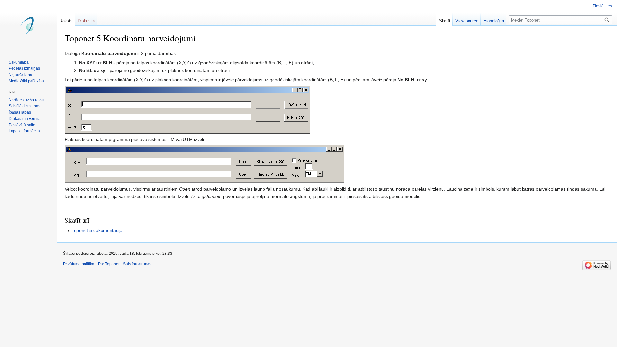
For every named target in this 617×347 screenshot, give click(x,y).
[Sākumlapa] (28, 25)
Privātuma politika (78, 264)
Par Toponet (108, 264)
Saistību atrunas (137, 264)
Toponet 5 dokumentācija (97, 230)
